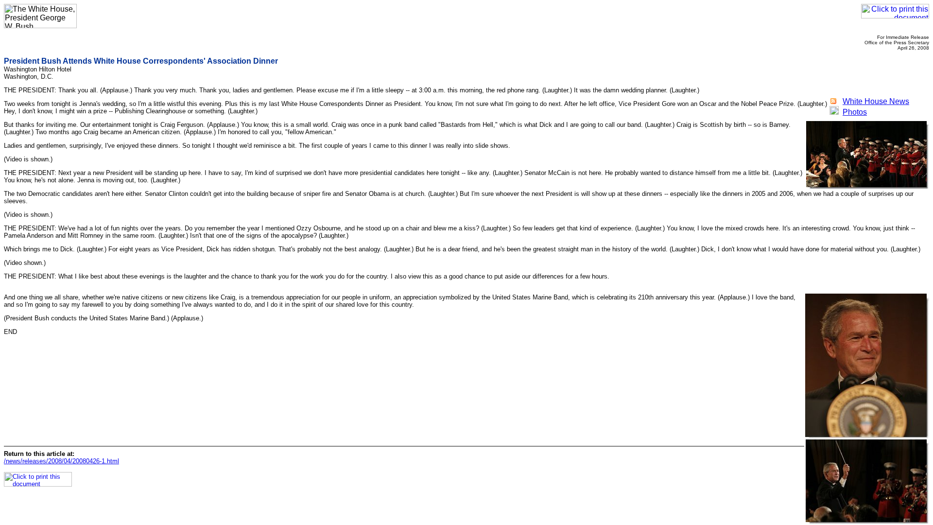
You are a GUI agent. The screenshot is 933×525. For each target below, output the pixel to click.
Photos (855, 112)
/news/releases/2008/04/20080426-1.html (61, 461)
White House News (876, 101)
